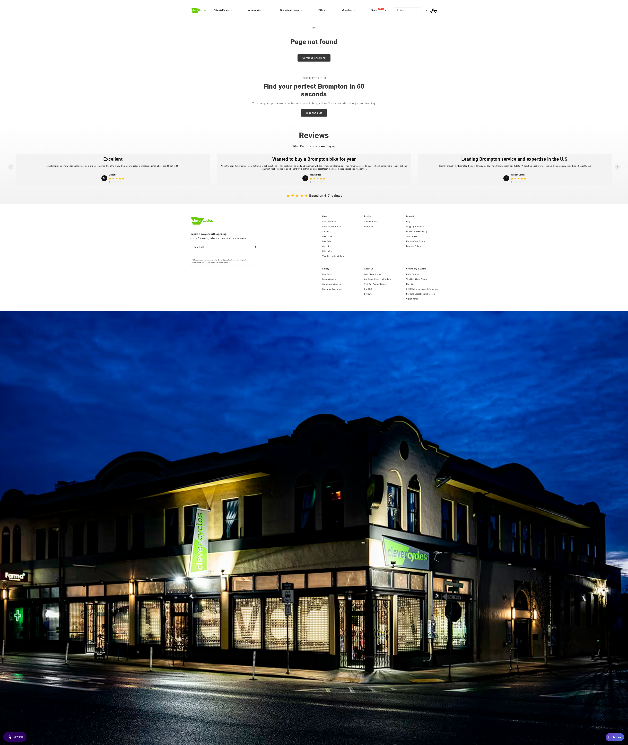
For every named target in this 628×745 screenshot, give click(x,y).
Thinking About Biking (416, 279)
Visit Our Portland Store (333, 256)
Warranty (368, 227)
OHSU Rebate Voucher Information (422, 289)
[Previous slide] (10, 167)
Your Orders (411, 236)
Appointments (370, 222)
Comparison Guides (331, 284)
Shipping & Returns (415, 227)
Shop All (326, 246)
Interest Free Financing (416, 231)
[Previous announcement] (192, 3)
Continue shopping (314, 57)
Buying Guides (329, 279)
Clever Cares (412, 299)
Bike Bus (410, 284)
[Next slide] (617, 167)
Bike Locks (327, 236)
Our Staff (368, 289)
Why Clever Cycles (372, 274)
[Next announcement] (435, 3)
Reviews (368, 294)
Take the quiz (314, 112)
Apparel (326, 231)
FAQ (408, 222)
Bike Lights (327, 251)
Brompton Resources (331, 289)
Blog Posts (327, 274)
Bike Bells (326, 241)
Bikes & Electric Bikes (332, 227)
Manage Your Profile (415, 241)
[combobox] (407, 10)
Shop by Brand (329, 222)
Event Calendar (413, 274)
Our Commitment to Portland (377, 279)
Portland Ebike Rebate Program (421, 294)
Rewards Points (413, 246)
